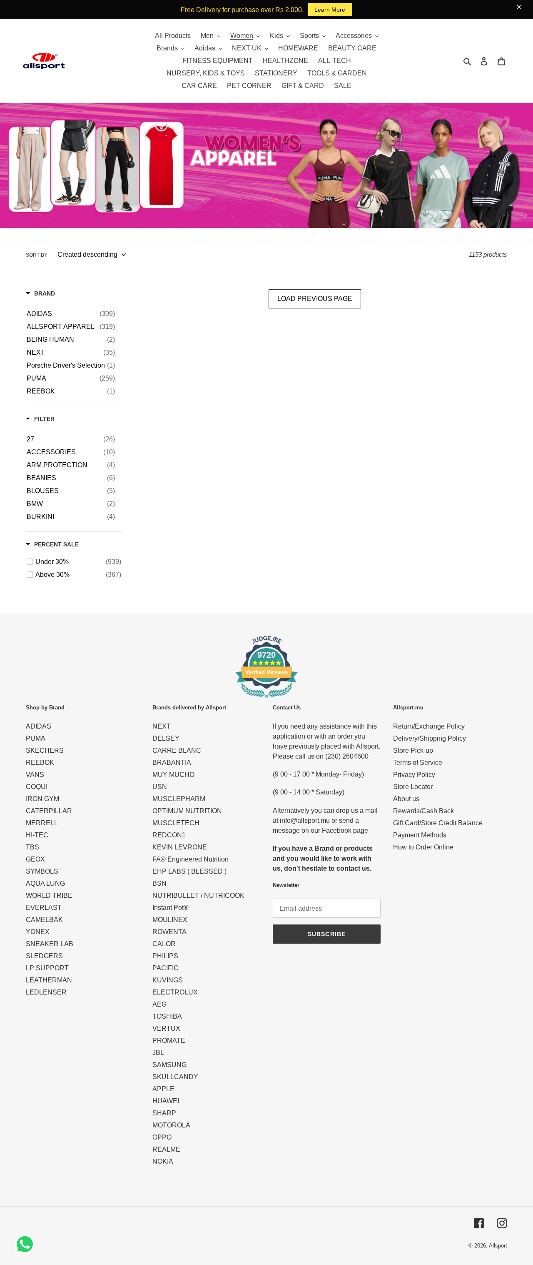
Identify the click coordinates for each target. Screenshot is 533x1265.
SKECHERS (45, 750)
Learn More (329, 9)
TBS (32, 847)
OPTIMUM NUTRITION (187, 810)
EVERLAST (44, 907)
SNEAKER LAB (49, 943)
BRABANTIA (171, 762)
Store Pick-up (413, 750)
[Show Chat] (26, 1244)
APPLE (163, 1088)
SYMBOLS (42, 871)
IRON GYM (42, 798)
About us (406, 798)
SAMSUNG (169, 1064)
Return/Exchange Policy (429, 726)
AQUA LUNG (45, 883)
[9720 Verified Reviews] (266, 699)
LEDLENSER (46, 992)
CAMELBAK (44, 919)
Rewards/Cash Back (423, 810)
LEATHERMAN (49, 980)
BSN (159, 883)
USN (159, 786)
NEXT (161, 726)
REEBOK (40, 762)
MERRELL (42, 823)
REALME (166, 1149)
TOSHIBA (167, 1016)
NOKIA (162, 1161)
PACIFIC (165, 968)
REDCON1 (169, 835)
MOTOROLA (171, 1125)
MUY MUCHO (173, 774)
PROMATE (168, 1040)
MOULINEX (169, 919)
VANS (35, 774)
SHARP (164, 1113)
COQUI (36, 786)
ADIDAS (38, 726)
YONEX (38, 931)
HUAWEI (165, 1101)
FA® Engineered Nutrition (190, 859)
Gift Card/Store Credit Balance (438, 823)
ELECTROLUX (175, 992)
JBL (158, 1052)
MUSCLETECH (175, 823)
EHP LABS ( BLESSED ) (189, 871)
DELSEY (165, 738)
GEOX (35, 859)
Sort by (36, 255)
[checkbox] (71, 314)
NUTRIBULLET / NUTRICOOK (198, 895)
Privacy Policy (414, 774)
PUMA (35, 738)
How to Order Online (423, 847)
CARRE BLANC (176, 750)
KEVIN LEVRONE (179, 847)
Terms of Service (417, 762)
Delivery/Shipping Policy (429, 738)
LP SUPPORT (47, 968)
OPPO (162, 1137)
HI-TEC (37, 835)
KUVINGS (167, 980)
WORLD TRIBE (49, 895)
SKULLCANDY (175, 1076)
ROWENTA (169, 931)
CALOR (164, 943)
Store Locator (413, 786)
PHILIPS (165, 955)
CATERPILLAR (49, 810)
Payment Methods (419, 835)
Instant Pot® (170, 907)
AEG (159, 1004)
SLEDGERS (44, 955)
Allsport (498, 1245)
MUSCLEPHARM (178, 798)
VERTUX (166, 1028)
